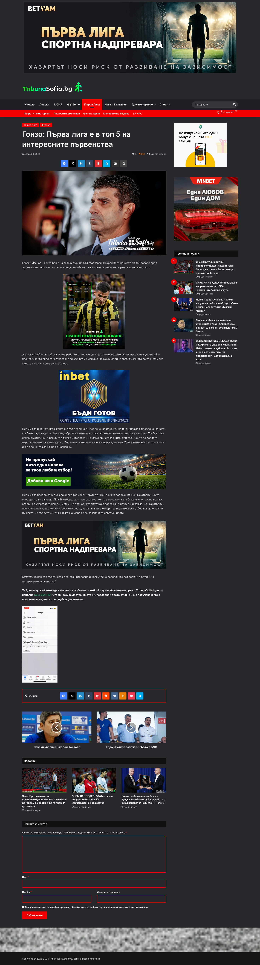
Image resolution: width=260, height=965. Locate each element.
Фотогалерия (91, 113)
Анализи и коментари (67, 113)
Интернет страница (108, 892)
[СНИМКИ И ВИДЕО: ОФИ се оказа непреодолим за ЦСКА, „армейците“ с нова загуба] (94, 780)
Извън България (116, 104)
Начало (29, 104)
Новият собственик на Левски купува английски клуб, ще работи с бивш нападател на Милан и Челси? (143, 799)
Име (25, 877)
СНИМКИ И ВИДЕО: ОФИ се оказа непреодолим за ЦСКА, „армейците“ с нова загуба (92, 799)
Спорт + (165, 104)
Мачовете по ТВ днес (116, 113)
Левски (44, 104)
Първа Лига (92, 104)
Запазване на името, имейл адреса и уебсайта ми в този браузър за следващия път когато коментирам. (87, 907)
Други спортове (142, 104)
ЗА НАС (137, 113)
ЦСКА (58, 104)
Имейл (27, 892)
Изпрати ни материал (37, 113)
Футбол (72, 104)
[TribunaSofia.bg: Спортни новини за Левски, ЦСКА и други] (53, 87)
